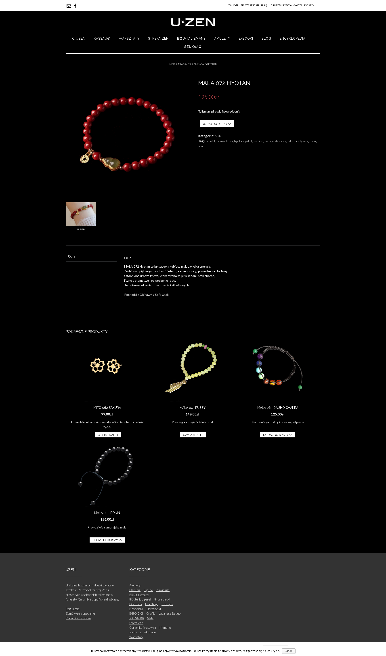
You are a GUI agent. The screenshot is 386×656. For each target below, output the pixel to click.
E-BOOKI (246, 38)
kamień (258, 141)
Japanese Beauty (170, 613)
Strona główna (177, 63)
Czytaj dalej (108, 435)
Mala (190, 63)
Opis (71, 256)
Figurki (148, 590)
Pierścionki (153, 609)
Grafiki (150, 613)
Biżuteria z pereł (140, 599)
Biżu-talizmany (191, 38)
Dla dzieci (135, 604)
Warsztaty (129, 38)
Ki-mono (165, 627)
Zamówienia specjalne (80, 613)
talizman (293, 141)
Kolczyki (167, 604)
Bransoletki (162, 599)
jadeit (248, 141)
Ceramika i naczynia (142, 627)
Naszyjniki (136, 609)
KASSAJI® (102, 38)
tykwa (304, 141)
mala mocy (279, 141)
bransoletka (225, 141)
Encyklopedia (292, 38)
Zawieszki (163, 590)
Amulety (222, 38)
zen (200, 146)
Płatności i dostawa (78, 618)
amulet (210, 141)
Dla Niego (151, 604)
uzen (312, 141)
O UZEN (78, 38)
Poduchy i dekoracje (142, 632)
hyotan (239, 141)
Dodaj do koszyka (216, 124)
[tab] (91, 256)
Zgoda (289, 651)
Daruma (135, 590)
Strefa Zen (158, 38)
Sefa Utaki (162, 294)
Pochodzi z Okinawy (138, 294)
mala (267, 141)
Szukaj (191, 47)
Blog (266, 38)
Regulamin (73, 609)
